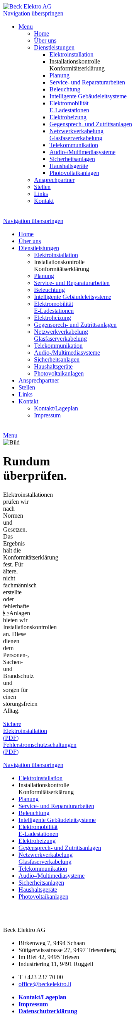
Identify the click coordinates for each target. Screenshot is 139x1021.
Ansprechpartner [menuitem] (54, 180)
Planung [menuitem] (59, 75)
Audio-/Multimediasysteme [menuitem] (82, 152)
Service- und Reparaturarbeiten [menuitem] (87, 82)
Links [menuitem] (41, 193)
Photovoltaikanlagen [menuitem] (74, 173)
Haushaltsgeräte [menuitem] (68, 166)
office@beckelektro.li (45, 984)
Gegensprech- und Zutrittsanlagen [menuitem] (90, 124)
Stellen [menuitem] (42, 187)
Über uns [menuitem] (45, 40)
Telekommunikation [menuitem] (73, 145)
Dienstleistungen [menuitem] (54, 47)
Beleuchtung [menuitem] (64, 89)
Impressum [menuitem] (47, 415)
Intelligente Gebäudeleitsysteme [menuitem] (88, 96)
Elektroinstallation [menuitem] (71, 54)
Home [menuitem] (41, 33)
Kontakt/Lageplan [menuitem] (56, 408)
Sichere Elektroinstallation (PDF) (25, 731)
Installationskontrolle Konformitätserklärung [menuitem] (77, 65)
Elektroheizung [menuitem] (67, 117)
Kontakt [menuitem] (44, 200)
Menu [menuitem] (26, 26)
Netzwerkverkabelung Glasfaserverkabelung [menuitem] (76, 134)
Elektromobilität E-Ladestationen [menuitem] (69, 106)
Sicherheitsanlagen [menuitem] (72, 159)
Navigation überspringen (33, 13)
